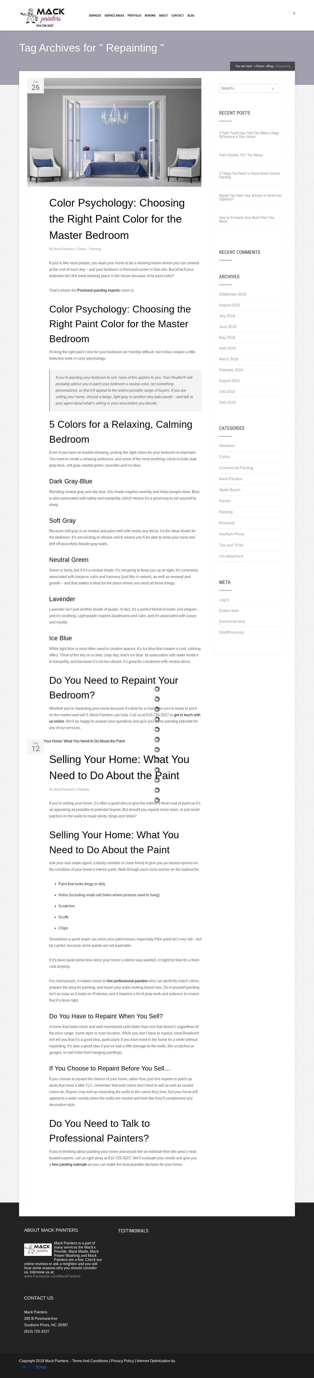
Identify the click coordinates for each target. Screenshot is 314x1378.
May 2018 (227, 337)
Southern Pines (231, 534)
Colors (82, 249)
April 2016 (227, 402)
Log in (224, 600)
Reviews (150, 15)
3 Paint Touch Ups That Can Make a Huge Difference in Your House (249, 135)
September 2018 (232, 294)
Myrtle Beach (229, 490)
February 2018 (231, 370)
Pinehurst (227, 523)
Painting (95, 249)
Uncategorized (231, 556)
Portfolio (134, 15)
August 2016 (229, 381)
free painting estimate (69, 1164)
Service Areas (114, 15)
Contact (177, 15)
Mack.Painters (64, 249)
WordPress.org (231, 632)
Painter (225, 501)
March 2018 (228, 359)
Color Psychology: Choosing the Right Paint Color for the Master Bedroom (117, 219)
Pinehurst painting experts (98, 290)
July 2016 (227, 391)
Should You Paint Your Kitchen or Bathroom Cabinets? (250, 197)
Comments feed (232, 621)
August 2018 (229, 305)
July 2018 (227, 316)
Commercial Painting (236, 468)
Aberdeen (227, 446)
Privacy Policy (122, 1361)
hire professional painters (127, 981)
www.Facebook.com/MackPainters (52, 1276)
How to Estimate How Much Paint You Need (246, 219)
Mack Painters (230, 479)
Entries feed (229, 611)
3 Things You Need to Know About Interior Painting (249, 175)
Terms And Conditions (90, 1361)
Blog (191, 15)
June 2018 (227, 327)
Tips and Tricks (231, 545)
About (163, 15)
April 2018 (227, 348)
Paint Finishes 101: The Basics (241, 155)
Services (95, 15)
